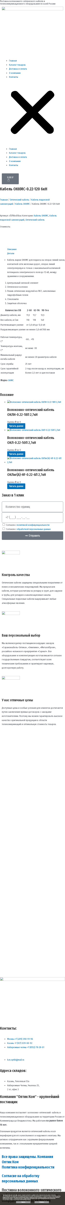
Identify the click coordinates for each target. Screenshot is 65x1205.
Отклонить (41, 1202)
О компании (15, 72)
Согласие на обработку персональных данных (20, 1178)
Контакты (13, 76)
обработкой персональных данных (34, 529)
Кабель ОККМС (22, 203)
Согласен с (27, 524)
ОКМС (11, 380)
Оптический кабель (19, 199)
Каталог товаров (17, 64)
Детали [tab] (10, 253)
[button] (32, 113)
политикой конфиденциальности (33, 524)
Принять (23, 1202)
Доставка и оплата (18, 68)
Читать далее (16, 426)
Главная (13, 60)
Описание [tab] (12, 249)
